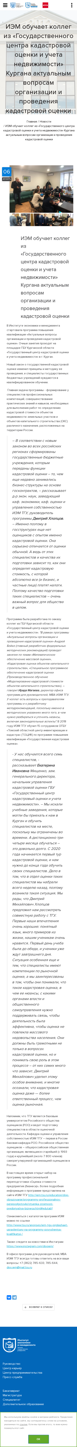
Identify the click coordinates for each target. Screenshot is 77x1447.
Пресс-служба (12, 1377)
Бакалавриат (11, 1391)
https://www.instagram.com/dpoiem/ (30, 1246)
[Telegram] (14, 1297)
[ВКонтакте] (9, 1297)
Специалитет (12, 1400)
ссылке (23, 1424)
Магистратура (12, 1395)
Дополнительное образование (23, 1404)
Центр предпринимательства (22, 1373)
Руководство (11, 1364)
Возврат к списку (41, 1307)
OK (39, 1439)
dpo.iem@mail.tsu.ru (19, 1267)
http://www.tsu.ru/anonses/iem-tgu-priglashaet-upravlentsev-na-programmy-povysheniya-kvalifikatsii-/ (37, 1229)
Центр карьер (12, 1368)
